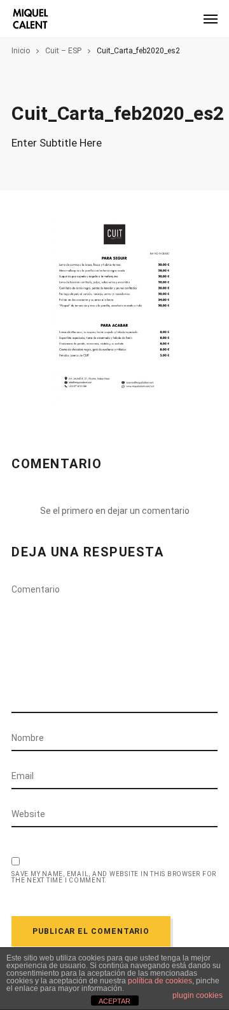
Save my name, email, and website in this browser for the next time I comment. (113, 877)
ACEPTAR (114, 1001)
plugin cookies (197, 995)
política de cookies (160, 980)
